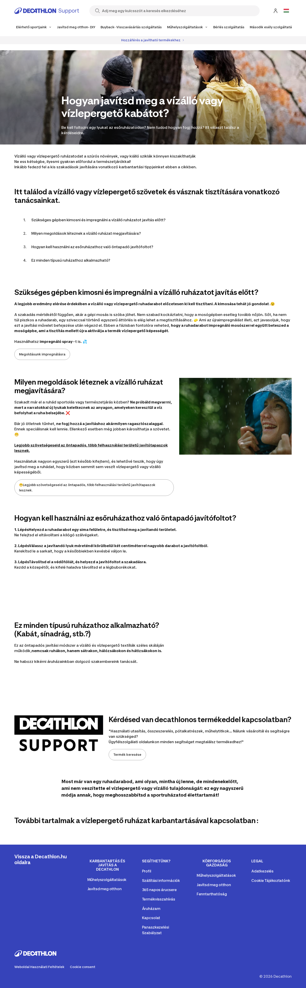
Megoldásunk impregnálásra (42, 354)
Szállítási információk (161, 880)
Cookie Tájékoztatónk (270, 880)
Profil (146, 871)
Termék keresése (127, 754)
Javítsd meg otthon (104, 889)
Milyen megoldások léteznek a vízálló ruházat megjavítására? (86, 233)
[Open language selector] (286, 10)
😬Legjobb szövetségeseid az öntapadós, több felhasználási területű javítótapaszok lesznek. (87, 487)
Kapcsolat (151, 918)
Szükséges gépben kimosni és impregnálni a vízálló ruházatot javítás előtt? (98, 220)
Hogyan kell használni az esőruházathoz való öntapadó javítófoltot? (92, 247)
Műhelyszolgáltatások (107, 879)
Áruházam (151, 908)
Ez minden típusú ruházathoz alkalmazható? (70, 260)
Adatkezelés (262, 871)
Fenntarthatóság (212, 894)
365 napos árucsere (159, 889)
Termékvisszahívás (158, 899)
